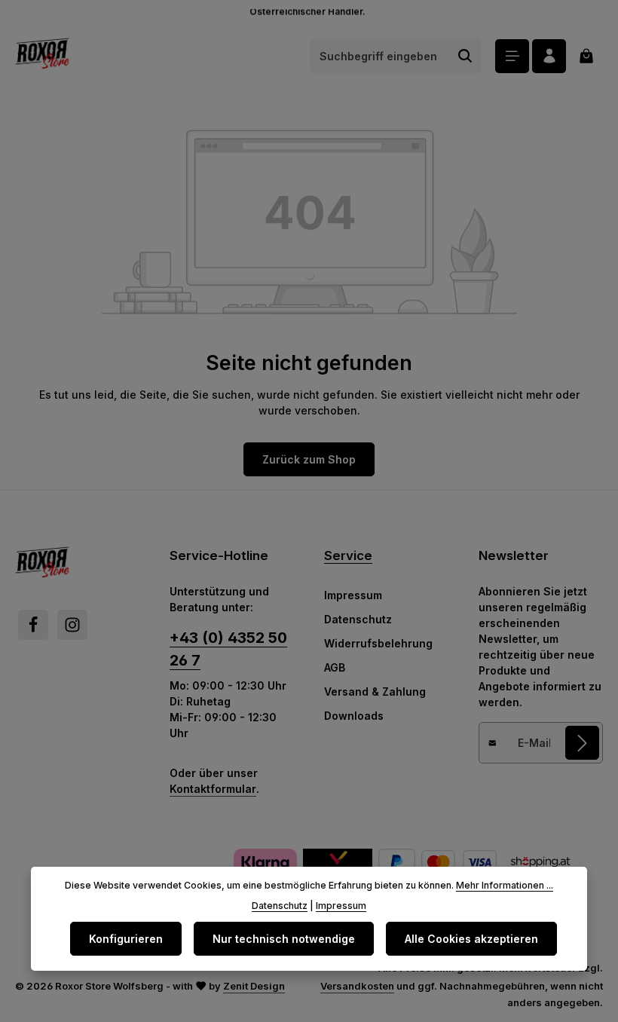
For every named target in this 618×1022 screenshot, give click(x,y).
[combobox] (380, 55)
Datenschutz (358, 619)
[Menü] (512, 56)
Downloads (354, 715)
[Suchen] (465, 55)
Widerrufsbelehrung (378, 643)
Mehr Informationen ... (504, 885)
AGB (334, 667)
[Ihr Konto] (549, 56)
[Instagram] (72, 625)
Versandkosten (357, 986)
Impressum (353, 595)
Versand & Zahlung (375, 691)
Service (348, 555)
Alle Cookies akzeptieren (471, 938)
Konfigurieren (126, 938)
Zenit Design (254, 986)
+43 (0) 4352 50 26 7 (228, 649)
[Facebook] (33, 625)
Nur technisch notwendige (284, 938)
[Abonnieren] (582, 743)
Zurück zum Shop (309, 459)
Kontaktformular (213, 788)
